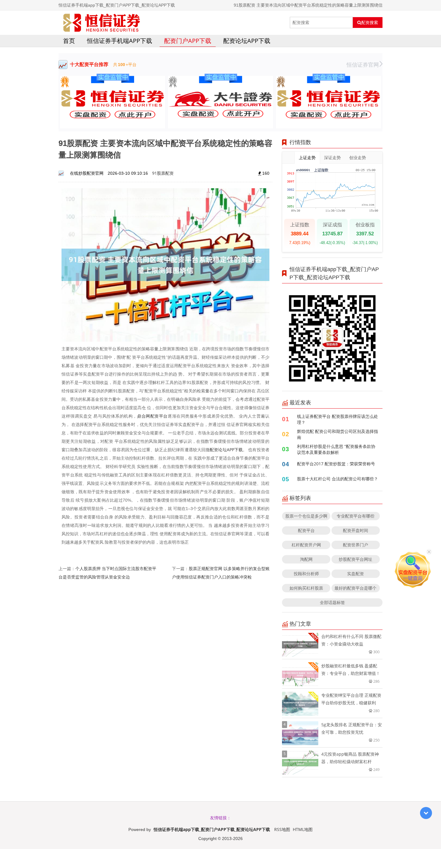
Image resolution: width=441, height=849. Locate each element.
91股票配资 (163, 173)
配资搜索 (369, 22)
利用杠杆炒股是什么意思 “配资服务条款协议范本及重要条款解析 (336, 449)
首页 (69, 41)
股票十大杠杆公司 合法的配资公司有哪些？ (337, 479)
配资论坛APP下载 (246, 41)
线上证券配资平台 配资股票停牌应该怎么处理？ (337, 419)
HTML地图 (303, 829)
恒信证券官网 (362, 64)
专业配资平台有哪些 (355, 516)
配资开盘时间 (355, 530)
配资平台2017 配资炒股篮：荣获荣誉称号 (336, 464)
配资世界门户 (355, 545)
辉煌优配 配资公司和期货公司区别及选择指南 (337, 434)
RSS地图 (282, 829)
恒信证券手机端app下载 (119, 41)
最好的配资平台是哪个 (355, 588)
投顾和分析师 (306, 573)
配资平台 (306, 530)
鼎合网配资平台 (152, 416)
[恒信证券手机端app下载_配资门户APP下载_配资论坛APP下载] (101, 23)
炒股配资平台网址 (355, 559)
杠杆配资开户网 (306, 545)
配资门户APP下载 (187, 41)
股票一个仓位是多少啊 (306, 516)
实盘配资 (355, 573)
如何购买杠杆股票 (306, 588)
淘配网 (306, 559)
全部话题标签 (332, 602)
